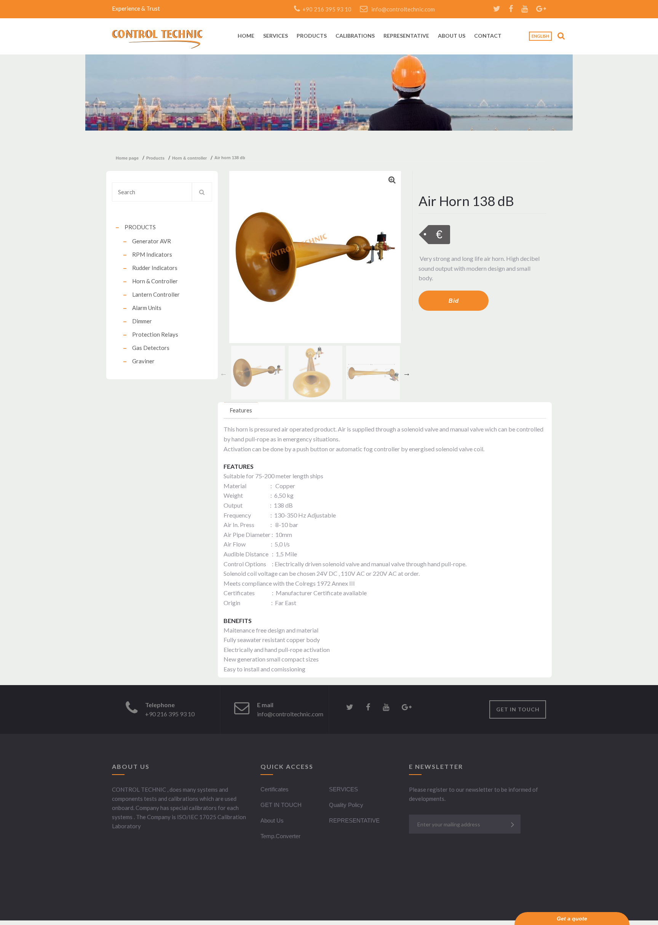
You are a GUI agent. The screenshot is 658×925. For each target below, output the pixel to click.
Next (406, 373)
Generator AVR (151, 241)
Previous (223, 373)
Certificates (274, 789)
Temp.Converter (280, 836)
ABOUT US (451, 36)
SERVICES (275, 36)
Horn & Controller (155, 281)
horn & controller (189, 158)
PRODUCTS (312, 36)
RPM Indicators (152, 254)
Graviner (143, 361)
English (540, 36)
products (155, 158)
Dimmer (142, 321)
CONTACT (487, 36)
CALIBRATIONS (355, 36)
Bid (454, 300)
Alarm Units (146, 307)
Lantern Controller (156, 294)
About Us (272, 820)
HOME (246, 36)
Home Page (127, 158)
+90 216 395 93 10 (325, 9)
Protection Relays (155, 334)
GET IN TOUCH (518, 709)
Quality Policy (346, 805)
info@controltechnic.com (403, 9)
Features (241, 410)
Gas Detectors (150, 347)
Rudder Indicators (154, 267)
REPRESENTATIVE (406, 36)
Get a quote (572, 918)
